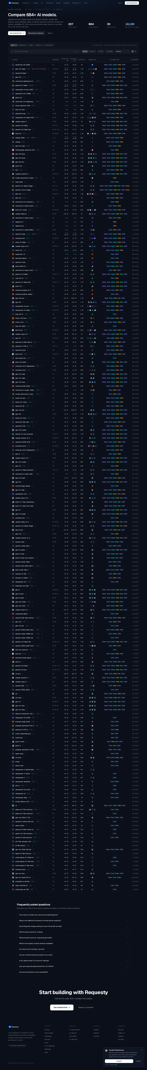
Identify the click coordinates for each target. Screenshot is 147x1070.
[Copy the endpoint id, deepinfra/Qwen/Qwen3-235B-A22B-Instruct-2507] (42, 646)
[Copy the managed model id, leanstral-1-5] (27, 254)
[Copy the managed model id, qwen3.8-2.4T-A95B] (38, 94)
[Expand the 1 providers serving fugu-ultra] (10, 182)
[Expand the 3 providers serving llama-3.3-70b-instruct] (10, 809)
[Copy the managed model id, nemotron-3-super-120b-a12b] (42, 390)
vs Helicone (73, 1039)
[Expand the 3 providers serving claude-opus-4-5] (10, 498)
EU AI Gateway (50, 1046)
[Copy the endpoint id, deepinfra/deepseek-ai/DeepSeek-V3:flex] (33, 794)
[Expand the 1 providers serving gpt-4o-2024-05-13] (10, 877)
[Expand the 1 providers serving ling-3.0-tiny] (10, 109)
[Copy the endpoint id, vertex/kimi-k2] (28, 654)
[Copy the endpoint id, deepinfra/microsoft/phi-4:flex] (27, 786)
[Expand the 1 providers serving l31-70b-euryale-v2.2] (10, 841)
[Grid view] (135, 51)
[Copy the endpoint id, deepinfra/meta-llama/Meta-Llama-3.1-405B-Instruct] (42, 857)
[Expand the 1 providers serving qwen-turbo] (10, 825)
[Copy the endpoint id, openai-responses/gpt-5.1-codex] (28, 514)
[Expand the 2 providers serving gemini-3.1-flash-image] (10, 186)
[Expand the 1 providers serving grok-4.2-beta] (10, 362)
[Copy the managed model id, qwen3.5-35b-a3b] (36, 422)
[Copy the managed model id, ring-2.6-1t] (30, 278)
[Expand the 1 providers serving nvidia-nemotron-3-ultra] (10, 178)
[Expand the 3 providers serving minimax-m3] (10, 238)
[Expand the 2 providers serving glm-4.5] (10, 622)
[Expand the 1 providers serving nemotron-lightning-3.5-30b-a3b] (10, 81)
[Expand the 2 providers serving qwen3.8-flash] (10, 73)
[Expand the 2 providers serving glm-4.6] (10, 534)
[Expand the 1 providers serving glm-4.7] (10, 466)
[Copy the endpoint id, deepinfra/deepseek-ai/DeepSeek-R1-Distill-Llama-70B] (42, 770)
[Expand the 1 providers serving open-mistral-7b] (10, 885)
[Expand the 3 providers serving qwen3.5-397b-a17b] (10, 442)
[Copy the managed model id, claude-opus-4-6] (30, 458)
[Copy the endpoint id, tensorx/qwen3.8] (32, 65)
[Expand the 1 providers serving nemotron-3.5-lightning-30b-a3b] (10, 101)
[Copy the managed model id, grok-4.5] (24, 166)
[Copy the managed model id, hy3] (25, 170)
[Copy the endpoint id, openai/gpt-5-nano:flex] (26, 598)
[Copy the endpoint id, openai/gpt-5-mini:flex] (26, 594)
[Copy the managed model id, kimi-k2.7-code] (34, 210)
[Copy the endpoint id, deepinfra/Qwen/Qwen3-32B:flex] (31, 686)
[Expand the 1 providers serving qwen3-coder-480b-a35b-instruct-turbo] (10, 634)
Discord (120, 1030)
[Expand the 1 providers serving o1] (10, 805)
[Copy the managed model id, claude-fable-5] (29, 214)
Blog (46, 1052)
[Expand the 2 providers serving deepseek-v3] (10, 793)
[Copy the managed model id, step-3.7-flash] (33, 242)
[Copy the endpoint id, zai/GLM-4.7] (28, 466)
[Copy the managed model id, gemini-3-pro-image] (33, 190)
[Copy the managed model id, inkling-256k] (38, 138)
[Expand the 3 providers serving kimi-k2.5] (10, 354)
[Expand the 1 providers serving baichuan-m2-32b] (10, 586)
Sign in (120, 3)
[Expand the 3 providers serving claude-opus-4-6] (10, 458)
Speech (39, 45)
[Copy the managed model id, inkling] (27, 142)
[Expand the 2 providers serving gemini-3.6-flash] (10, 125)
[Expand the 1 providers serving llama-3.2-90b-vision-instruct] (10, 829)
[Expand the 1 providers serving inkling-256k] (10, 137)
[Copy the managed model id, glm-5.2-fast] (32, 146)
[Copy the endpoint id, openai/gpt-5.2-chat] (27, 478)
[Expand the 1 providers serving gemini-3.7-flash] (10, 85)
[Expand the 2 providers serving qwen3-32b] (10, 685)
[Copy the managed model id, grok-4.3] (24, 286)
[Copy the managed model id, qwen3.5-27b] (32, 426)
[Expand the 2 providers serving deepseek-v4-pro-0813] (10, 89)
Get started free (132, 3)
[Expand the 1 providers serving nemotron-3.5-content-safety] (10, 202)
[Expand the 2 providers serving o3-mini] (10, 757)
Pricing (58, 3)
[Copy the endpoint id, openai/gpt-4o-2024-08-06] (33, 849)
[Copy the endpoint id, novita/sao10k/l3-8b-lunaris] (32, 845)
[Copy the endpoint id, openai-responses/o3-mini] (23, 758)
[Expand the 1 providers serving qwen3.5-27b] (10, 426)
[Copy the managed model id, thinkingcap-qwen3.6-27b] (42, 150)
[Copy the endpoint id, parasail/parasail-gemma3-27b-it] (41, 726)
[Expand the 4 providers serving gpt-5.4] (10, 414)
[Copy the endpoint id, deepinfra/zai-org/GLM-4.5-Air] (31, 626)
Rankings (66, 3)
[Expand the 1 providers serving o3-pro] (10, 673)
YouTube (121, 1039)
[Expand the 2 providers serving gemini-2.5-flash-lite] (10, 642)
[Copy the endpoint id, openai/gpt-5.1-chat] (27, 490)
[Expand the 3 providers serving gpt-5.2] (10, 482)
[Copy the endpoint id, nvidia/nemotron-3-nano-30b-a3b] (42, 474)
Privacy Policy (113, 1064)
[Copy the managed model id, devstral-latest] (34, 258)
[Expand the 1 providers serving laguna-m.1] (10, 222)
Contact (96, 1036)
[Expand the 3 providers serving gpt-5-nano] (10, 598)
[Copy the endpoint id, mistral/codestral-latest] (30, 614)
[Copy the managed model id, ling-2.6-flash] (33, 326)
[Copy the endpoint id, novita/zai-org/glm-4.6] (28, 534)
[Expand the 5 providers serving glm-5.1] (10, 338)
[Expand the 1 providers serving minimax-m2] (10, 518)
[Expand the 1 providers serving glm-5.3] (10, 77)
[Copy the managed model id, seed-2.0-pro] (33, 398)
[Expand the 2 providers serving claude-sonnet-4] (10, 677)
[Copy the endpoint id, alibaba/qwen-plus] (25, 754)
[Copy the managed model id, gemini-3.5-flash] (30, 274)
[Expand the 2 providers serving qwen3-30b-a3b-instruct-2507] (10, 618)
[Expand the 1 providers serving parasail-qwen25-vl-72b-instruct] (10, 749)
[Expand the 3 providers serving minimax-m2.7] (10, 370)
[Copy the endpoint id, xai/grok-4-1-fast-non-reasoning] (37, 506)
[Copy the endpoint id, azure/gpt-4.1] (23, 702)
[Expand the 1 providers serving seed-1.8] (10, 250)
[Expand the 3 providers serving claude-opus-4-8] (10, 246)
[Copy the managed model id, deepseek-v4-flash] (37, 310)
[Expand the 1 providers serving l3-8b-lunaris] (10, 845)
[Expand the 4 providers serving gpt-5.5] (10, 302)
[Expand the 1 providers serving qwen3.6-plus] (10, 350)
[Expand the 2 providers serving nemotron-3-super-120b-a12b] (10, 390)
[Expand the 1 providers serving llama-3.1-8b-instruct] (10, 853)
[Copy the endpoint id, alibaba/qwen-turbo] (26, 825)
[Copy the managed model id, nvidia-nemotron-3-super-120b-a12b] (42, 394)
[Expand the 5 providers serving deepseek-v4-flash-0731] (10, 117)
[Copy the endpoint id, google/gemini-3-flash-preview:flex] (35, 470)
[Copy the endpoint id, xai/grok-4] (23, 662)
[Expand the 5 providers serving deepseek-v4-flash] (10, 310)
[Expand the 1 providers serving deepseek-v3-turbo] (10, 789)
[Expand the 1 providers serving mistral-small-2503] (10, 721)
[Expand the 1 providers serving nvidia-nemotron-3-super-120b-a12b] (10, 394)
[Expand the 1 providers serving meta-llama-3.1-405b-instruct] (10, 857)
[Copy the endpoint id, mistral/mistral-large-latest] (32, 486)
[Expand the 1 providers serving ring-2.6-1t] (10, 278)
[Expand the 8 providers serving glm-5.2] (10, 194)
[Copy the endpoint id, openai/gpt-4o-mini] (27, 873)
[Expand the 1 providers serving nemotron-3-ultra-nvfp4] (10, 206)
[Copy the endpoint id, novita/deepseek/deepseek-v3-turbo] (37, 790)
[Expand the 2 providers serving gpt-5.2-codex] (10, 462)
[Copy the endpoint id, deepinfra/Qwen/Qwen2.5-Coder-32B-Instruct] (42, 821)
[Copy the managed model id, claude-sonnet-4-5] (32, 538)
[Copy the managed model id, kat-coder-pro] (33, 358)
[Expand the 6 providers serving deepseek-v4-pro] (10, 306)
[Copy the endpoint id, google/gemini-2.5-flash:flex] (30, 666)
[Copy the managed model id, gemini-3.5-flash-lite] (33, 129)
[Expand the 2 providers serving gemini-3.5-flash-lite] (10, 129)
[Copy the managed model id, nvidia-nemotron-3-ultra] (41, 178)
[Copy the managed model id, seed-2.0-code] (34, 402)
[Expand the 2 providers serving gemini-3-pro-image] (10, 190)
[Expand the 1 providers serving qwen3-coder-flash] (10, 562)
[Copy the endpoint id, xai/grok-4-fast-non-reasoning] (37, 558)
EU (42, 3)
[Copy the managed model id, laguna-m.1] (25, 222)
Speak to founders (85, 1007)
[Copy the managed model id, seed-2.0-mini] (33, 418)
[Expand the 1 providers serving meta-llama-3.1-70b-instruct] (10, 861)
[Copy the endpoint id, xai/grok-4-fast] (26, 554)
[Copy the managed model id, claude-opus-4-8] (30, 246)
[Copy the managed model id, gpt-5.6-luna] (27, 154)
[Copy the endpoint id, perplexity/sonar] (22, 762)
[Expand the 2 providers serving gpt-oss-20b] (10, 606)
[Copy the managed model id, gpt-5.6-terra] (27, 158)
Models (35, 3)
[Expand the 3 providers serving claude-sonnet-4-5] (10, 538)
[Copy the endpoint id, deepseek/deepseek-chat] (34, 798)
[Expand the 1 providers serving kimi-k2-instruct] (10, 650)
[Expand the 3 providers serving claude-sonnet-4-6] (10, 438)
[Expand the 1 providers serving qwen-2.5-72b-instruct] (10, 833)
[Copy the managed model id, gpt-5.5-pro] (26, 298)
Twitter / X (121, 1033)
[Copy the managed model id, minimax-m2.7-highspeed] (41, 366)
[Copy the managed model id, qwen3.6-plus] (28, 350)
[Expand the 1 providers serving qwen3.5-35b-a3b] (10, 422)
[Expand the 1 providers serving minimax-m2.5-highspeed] (10, 450)
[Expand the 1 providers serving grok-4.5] (10, 166)
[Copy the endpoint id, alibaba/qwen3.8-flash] (28, 73)
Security (47, 1039)
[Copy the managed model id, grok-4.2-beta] (28, 362)
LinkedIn (121, 1036)
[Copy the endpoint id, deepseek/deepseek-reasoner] (37, 782)
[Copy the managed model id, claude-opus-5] (29, 121)
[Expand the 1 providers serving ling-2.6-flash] (10, 326)
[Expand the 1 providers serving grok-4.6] (10, 97)
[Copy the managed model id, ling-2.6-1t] (30, 314)
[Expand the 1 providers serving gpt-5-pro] (10, 530)
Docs (85, 3)
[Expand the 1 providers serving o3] (10, 693)
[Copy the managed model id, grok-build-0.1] (28, 266)
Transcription (49, 45)
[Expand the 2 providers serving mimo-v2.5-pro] (10, 318)
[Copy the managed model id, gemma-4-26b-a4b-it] (39, 342)
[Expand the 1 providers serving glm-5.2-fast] (10, 146)
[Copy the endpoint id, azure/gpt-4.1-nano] (27, 710)
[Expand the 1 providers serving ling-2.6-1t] (10, 314)
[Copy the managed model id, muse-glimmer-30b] (37, 106)
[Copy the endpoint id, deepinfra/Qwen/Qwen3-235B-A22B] (37, 690)
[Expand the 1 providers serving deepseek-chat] (10, 797)
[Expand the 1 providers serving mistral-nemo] (10, 869)
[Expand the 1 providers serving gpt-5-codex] (10, 550)
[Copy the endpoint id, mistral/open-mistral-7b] (35, 885)
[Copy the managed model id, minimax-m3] (32, 238)
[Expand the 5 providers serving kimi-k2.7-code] (10, 210)
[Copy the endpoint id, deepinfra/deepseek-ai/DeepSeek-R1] (32, 778)
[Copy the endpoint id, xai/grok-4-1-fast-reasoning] (36, 502)
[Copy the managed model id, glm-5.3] (28, 77)
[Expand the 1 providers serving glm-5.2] (10, 198)
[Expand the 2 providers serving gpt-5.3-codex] (10, 430)
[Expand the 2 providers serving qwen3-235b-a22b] (10, 689)
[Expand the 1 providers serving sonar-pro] (10, 737)
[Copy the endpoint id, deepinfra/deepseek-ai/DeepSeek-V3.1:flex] (33, 582)
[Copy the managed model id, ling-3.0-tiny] (27, 110)
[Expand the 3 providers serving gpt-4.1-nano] (10, 709)
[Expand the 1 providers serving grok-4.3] (10, 286)
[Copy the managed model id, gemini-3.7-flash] (36, 85)
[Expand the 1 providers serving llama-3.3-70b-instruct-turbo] (10, 813)
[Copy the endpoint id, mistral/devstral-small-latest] (38, 658)
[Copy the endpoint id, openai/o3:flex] (19, 694)
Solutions (25, 3)
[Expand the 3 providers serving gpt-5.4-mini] (10, 382)
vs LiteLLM (72, 1033)
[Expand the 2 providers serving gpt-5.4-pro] (10, 410)
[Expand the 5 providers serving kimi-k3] (10, 133)
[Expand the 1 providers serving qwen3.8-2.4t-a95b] (10, 65)
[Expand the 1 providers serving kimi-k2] (10, 653)
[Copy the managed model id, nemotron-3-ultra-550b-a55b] (42, 230)
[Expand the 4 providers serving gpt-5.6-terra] (10, 158)
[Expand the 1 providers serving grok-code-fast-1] (10, 570)
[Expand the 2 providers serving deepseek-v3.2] (10, 494)
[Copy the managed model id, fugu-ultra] (25, 182)
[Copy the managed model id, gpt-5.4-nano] (27, 378)
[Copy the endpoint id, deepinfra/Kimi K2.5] (30, 354)
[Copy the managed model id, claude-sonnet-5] (30, 174)
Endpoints (92, 51)
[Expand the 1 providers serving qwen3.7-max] (10, 262)
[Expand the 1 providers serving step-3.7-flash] (10, 242)
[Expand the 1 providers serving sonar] (10, 761)
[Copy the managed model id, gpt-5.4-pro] (26, 410)
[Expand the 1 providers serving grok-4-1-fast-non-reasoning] (10, 506)
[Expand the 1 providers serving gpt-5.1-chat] (10, 490)
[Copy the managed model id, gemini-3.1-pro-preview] (35, 434)
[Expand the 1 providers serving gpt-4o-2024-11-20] (10, 817)
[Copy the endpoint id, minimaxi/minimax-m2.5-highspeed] (42, 450)
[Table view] (132, 51)
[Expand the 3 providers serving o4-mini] (10, 697)
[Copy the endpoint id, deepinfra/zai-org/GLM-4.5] (28, 622)
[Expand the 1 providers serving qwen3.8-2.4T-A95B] (10, 93)
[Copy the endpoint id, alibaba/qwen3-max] (27, 542)
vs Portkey (73, 1036)
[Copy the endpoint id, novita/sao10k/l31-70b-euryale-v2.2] (38, 841)
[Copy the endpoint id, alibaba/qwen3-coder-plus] (31, 546)
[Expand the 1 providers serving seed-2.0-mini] (10, 418)
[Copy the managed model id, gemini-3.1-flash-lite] (33, 282)
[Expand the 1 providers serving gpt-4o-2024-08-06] (10, 849)
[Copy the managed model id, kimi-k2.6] (30, 330)
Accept (119, 1061)
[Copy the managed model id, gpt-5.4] (23, 414)
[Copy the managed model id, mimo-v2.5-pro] (34, 318)
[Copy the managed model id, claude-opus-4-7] (30, 334)
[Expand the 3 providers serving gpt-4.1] (10, 701)
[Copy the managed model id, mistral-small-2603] (37, 386)
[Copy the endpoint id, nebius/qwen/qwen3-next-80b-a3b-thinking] (42, 566)
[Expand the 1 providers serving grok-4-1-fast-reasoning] (10, 502)
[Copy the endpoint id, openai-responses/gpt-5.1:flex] (23, 510)
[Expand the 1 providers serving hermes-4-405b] (10, 578)
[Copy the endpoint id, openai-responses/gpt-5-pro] (25, 530)
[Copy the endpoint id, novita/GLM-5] (27, 454)
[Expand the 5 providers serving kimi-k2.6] (10, 330)
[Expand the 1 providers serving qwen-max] (10, 765)
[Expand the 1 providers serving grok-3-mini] (10, 741)
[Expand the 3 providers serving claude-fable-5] (10, 214)
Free (101, 51)
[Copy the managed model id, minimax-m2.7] (33, 370)
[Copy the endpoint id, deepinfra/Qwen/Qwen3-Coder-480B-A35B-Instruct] (42, 638)
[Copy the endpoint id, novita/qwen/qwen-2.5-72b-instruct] (40, 833)
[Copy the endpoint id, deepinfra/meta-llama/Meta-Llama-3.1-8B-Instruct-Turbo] (42, 865)
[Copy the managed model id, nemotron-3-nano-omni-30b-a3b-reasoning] (42, 218)
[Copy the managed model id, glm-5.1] (28, 338)
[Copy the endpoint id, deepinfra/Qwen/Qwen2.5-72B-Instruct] (39, 837)
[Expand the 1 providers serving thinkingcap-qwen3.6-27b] (10, 150)
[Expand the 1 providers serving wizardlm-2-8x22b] (10, 881)
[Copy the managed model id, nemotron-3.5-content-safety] (42, 202)
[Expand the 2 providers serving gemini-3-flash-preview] (10, 470)
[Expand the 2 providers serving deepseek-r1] (10, 777)
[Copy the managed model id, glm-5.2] (28, 194)
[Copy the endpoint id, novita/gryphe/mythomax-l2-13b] (36, 889)
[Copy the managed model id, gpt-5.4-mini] (27, 382)
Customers (49, 3)
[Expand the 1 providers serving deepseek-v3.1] (10, 582)
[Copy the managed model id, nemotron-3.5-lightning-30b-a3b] (42, 102)
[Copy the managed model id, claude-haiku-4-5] (31, 522)
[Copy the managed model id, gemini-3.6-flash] (30, 125)
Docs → (50, 33)
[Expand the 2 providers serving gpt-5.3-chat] (10, 374)
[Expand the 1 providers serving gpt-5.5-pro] (10, 298)
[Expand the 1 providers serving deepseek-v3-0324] (10, 717)
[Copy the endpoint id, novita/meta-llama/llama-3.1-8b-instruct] (38, 853)
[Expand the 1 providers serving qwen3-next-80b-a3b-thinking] (10, 566)
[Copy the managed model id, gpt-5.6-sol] (26, 162)
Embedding (23, 45)
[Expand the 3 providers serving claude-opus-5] (10, 121)
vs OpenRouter (74, 1030)
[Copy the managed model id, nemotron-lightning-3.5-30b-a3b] (42, 81)
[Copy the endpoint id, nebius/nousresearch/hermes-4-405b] (35, 578)
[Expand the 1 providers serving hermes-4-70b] (10, 574)
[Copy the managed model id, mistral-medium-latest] (34, 294)
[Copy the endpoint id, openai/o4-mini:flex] (23, 698)
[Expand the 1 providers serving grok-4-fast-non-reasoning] (10, 558)
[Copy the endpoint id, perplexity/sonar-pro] (25, 738)
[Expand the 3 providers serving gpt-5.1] (10, 510)
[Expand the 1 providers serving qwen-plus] (10, 753)
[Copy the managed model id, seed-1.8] (29, 250)
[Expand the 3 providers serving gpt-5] (10, 590)
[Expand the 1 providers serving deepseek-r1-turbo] (10, 773)
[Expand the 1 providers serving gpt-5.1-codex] (10, 514)
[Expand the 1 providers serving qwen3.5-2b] (10, 406)
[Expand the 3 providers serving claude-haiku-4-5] (10, 522)
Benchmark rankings (35, 33)
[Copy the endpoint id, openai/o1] (19, 805)
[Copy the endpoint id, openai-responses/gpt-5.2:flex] (23, 482)
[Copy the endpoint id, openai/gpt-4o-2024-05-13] (33, 877)
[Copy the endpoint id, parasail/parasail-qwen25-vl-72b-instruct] (42, 750)
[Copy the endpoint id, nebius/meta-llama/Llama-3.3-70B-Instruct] (40, 809)
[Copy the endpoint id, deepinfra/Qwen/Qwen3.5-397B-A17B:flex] (37, 442)
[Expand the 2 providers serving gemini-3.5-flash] (10, 274)
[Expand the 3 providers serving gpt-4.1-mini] (10, 705)
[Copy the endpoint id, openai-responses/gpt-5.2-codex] (28, 462)
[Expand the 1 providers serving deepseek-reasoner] (10, 781)
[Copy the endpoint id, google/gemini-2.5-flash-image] (35, 526)
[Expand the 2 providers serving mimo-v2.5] (10, 322)
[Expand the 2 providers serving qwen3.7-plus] (10, 234)
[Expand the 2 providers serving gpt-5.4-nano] (10, 378)
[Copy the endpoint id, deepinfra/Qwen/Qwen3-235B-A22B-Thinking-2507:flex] (42, 630)
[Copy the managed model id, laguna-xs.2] (26, 226)
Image (31, 45)
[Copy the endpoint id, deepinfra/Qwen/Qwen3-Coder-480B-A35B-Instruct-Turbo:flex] (42, 634)
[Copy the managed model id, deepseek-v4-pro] (36, 306)
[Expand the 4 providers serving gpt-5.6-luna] (10, 154)
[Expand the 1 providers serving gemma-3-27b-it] (10, 729)
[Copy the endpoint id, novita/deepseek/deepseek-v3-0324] (37, 718)
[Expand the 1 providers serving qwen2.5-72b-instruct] (10, 837)
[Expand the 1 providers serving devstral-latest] (10, 258)
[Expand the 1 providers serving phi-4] (10, 785)
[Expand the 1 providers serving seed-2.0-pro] (10, 398)
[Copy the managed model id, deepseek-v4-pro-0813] (40, 90)
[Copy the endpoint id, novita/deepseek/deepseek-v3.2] (34, 494)
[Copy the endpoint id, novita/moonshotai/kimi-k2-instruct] (35, 650)
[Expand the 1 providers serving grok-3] (10, 745)
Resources (75, 3)
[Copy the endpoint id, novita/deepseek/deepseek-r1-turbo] (37, 774)
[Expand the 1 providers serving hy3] (10, 170)
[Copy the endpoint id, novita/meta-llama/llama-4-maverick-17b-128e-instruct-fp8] (42, 714)
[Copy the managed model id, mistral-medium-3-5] (33, 290)
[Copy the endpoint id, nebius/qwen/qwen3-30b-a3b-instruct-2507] (42, 618)
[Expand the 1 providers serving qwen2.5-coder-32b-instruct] (10, 821)
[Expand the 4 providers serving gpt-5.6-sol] (10, 162)
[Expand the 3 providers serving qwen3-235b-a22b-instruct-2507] (10, 646)
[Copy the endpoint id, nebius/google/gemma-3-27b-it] (35, 730)
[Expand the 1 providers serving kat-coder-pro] (10, 358)
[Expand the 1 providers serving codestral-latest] (10, 614)
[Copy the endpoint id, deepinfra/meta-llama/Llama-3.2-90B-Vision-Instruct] (42, 829)
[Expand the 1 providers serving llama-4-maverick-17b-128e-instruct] (10, 713)
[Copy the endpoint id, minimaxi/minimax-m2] (32, 518)
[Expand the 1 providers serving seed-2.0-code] (10, 402)
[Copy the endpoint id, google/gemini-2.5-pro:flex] (29, 670)
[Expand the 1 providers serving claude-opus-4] (10, 681)
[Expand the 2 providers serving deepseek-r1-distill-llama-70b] (10, 769)
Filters (110, 51)
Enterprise (48, 1036)
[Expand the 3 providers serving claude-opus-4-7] (10, 334)
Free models (49, 1033)
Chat (14, 45)
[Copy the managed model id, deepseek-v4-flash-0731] (41, 118)
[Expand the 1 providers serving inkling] (10, 142)
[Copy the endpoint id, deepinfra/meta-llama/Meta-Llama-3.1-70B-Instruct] (42, 861)
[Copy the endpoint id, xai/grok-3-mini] (26, 742)
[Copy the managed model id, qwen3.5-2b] (32, 406)
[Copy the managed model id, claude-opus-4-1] (30, 610)
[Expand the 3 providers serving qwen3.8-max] (10, 113)
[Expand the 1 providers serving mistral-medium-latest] (10, 294)
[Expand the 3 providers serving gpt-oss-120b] (10, 602)
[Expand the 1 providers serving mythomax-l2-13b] (10, 889)
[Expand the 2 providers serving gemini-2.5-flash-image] (10, 526)
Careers (96, 1030)
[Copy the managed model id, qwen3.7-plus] (39, 234)
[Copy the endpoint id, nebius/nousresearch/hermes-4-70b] (33, 574)
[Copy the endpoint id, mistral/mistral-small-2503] (37, 722)
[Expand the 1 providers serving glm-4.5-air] (10, 626)
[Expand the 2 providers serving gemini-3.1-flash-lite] (10, 282)
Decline (138, 1061)
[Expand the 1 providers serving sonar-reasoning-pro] (10, 733)
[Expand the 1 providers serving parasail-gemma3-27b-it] (10, 725)
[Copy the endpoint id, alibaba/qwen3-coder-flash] (32, 562)
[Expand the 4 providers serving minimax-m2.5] (10, 446)
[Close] (142, 1050)
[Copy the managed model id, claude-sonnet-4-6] (32, 438)
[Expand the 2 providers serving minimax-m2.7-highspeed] (10, 366)
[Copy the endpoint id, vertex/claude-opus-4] (29, 682)
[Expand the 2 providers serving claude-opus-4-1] (10, 610)
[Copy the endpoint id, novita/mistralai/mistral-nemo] (33, 869)
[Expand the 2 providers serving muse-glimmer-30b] (10, 105)
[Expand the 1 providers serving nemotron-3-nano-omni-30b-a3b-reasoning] (10, 218)
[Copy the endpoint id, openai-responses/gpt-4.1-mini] (27, 706)
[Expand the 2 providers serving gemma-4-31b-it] (10, 346)
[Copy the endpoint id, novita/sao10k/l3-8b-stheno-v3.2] (36, 802)
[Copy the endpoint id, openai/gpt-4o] (32, 817)
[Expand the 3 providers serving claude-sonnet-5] (10, 174)
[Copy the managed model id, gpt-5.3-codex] (28, 430)
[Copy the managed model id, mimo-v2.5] (31, 322)
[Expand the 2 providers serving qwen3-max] (10, 542)
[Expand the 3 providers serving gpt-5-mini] (10, 594)
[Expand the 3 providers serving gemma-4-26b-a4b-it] (10, 342)
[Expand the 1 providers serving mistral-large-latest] (10, 486)
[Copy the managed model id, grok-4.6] (24, 98)
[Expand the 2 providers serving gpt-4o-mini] (10, 873)
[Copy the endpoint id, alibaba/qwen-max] (26, 766)
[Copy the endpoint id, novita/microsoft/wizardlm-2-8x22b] (37, 881)
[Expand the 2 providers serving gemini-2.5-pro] (10, 669)
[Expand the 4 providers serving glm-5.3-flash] (10, 69)
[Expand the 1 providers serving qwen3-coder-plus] (10, 546)
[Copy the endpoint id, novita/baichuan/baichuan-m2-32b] (36, 586)
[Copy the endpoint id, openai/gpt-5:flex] (22, 590)
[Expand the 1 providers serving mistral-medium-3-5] (10, 290)
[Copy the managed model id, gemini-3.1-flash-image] (35, 186)
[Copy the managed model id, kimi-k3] (28, 133)
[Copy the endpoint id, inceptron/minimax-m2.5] (33, 446)
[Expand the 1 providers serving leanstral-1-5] (10, 254)
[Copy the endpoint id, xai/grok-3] (23, 746)
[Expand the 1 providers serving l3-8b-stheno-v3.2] (10, 801)
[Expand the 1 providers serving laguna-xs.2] (10, 226)
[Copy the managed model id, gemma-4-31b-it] (35, 346)
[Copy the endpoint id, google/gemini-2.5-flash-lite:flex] (33, 642)
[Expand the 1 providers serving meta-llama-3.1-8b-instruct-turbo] (10, 865)
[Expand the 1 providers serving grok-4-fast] (10, 554)
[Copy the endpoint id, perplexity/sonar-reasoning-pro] (33, 734)
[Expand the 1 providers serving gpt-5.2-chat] (10, 478)
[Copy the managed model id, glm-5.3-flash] (48, 69)
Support (96, 1033)
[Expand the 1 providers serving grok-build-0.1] (10, 266)
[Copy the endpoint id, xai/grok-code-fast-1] (30, 570)
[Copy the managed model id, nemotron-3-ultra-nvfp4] (41, 206)
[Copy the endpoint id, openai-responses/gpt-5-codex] (27, 550)
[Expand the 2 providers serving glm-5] (10, 454)
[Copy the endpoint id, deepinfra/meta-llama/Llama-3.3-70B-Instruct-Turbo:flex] (42, 813)
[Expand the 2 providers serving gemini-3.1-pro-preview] (10, 434)
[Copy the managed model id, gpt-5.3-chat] (27, 374)
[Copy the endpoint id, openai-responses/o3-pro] (23, 674)
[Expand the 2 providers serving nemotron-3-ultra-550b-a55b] (10, 230)
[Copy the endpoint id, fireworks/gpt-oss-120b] (33, 602)
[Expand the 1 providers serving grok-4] (10, 661)
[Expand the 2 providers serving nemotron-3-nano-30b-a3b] (10, 474)
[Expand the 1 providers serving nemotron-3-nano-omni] (10, 270)
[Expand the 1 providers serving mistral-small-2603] (10, 386)
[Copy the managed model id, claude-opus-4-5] (30, 498)
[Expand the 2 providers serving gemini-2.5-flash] (10, 665)
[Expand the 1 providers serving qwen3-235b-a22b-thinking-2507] (10, 630)
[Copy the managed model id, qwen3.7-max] (27, 262)
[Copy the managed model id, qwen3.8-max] (33, 114)
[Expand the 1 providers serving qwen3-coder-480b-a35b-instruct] (10, 638)
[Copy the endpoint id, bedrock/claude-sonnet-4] (30, 678)
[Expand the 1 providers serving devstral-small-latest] (10, 657)
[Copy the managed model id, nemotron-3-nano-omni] (40, 270)
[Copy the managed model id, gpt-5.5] (23, 302)
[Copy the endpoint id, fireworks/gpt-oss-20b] (32, 606)
